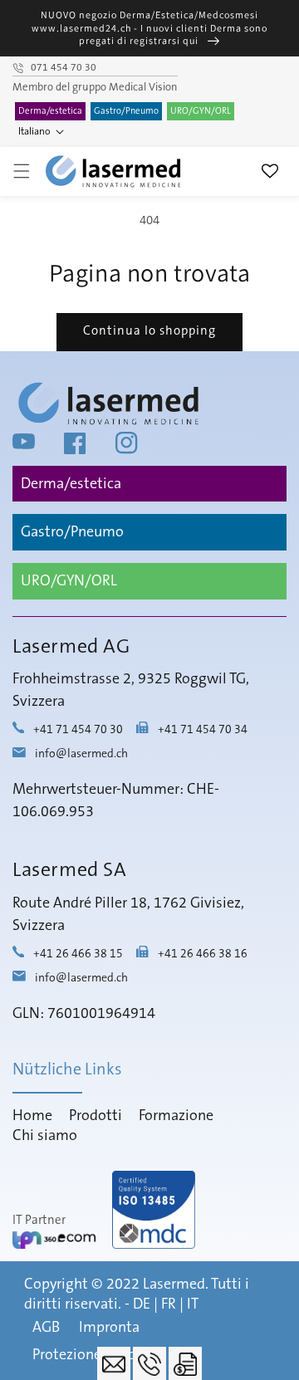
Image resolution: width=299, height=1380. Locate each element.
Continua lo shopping (149, 331)
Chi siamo (44, 1136)
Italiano (34, 131)
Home (32, 1116)
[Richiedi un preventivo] (185, 1363)
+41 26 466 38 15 (78, 954)
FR (168, 1304)
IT (193, 1304)
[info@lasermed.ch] (113, 1363)
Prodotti (95, 1116)
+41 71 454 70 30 (78, 729)
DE (141, 1304)
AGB (46, 1327)
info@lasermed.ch (81, 754)
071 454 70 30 (63, 68)
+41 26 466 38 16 (203, 954)
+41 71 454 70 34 (203, 729)
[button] (21, 171)
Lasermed (174, 1284)
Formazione (176, 1116)
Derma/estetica (50, 111)
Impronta (109, 1327)
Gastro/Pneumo (126, 111)
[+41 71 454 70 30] (149, 1363)
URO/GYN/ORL (200, 111)
